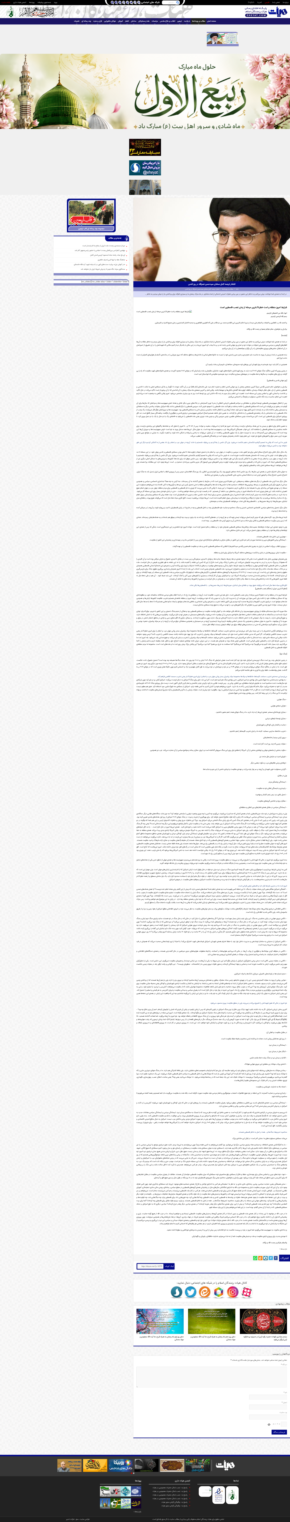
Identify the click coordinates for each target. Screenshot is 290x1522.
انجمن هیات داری (19, 2)
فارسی (267, 2)
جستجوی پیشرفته (44, 2)
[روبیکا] (219, 1292)
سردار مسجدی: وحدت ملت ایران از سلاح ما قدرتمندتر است (103, 245)
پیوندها (32, 2)
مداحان (133, 21)
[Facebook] (134, 3)
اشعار (127, 21)
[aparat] (119, 3)
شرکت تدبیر (70, 1519)
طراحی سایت (85, 1519)
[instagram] (123, 3)
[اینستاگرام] (233, 1292)
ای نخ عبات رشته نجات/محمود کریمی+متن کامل (107, 255)
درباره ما (285, 2)
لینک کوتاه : (168, 1266)
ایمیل (284, 1402)
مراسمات (155, 21)
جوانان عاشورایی (110, 21)
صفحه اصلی (211, 21)
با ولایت (187, 21)
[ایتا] (260, 1258)
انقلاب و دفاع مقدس (167, 21)
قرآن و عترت (97, 21)
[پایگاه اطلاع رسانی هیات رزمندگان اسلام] (266, 12)
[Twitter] (131, 3)
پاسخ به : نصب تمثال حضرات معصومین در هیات (170, 1487)
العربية (259, 2)
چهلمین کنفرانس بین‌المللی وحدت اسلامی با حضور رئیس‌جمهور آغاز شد (100, 250)
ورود (55, 2)
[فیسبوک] (276, 1258)
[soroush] (116, 3)
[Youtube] (127, 3)
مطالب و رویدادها (198, 21)
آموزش (120, 21)
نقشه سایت (6, 2)
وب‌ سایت (283, 1412)
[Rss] (138, 3)
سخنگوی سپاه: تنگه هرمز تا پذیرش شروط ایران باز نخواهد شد (103, 269)
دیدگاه (284, 1364)
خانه (237, 289)
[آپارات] (247, 1292)
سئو (77, 1519)
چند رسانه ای (86, 21)
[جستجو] (178, 2)
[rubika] (112, 3)
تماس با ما (276, 2)
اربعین (179, 21)
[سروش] (265, 1258)
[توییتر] (271, 1258)
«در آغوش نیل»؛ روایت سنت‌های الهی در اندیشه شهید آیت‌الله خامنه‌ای (99, 264)
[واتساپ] (255, 1258)
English (251, 2)
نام (285, 1392)
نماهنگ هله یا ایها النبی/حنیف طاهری (111, 259)
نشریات (76, 21)
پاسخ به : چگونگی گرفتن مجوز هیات (174, 1502)
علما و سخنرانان (144, 21)
